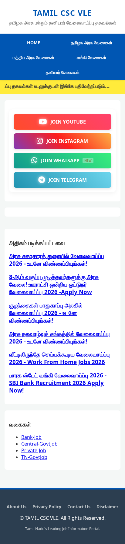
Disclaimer (107, 506)
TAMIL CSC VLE (62, 13)
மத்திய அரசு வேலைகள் (33, 57)
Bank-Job (31, 437)
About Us (16, 506)
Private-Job (33, 450)
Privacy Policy (46, 506)
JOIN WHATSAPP (66, 160)
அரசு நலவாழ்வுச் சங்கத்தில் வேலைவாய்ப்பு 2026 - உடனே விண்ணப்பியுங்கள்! (59, 337)
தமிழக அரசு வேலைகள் (91, 42)
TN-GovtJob (34, 457)
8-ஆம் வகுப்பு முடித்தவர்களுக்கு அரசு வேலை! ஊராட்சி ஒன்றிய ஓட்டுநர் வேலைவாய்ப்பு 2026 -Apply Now (54, 284)
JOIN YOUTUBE (68, 121)
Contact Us (78, 506)
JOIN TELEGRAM (68, 180)
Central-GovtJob (39, 443)
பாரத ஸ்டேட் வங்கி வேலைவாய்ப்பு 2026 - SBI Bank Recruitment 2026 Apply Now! (57, 382)
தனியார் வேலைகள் (62, 72)
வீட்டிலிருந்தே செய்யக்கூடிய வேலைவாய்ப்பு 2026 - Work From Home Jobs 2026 (59, 358)
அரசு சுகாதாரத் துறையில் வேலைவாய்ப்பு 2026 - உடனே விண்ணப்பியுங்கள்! (56, 259)
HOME (33, 42)
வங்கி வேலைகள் (91, 57)
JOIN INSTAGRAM (67, 141)
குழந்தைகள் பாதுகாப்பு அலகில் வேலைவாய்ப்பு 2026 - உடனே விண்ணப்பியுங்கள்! (46, 312)
